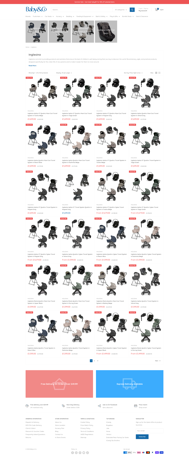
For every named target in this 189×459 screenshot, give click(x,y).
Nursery (59, 16)
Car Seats (48, 16)
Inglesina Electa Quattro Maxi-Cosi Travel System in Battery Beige (110, 302)
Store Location (60, 425)
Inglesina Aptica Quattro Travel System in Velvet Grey (144, 302)
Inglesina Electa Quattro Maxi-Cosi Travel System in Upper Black (41, 302)
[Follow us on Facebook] (72, 452)
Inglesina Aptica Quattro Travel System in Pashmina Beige (75, 349)
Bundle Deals (127, 16)
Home (27, 47)
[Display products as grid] (156, 73)
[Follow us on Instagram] (76, 452)
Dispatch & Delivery (32, 422)
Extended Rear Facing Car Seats (117, 437)
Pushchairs (36, 16)
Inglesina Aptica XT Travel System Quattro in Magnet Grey (77, 208)
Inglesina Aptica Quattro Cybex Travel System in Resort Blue (111, 255)
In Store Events (60, 437)
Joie (107, 428)
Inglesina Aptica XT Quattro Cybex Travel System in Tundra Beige (110, 208)
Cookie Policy (85, 422)
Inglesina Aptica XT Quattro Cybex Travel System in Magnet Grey (41, 255)
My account (143, 11)
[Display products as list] (159, 73)
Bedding (69, 16)
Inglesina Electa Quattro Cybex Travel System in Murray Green (146, 349)
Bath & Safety (100, 16)
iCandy (108, 422)
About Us (58, 422)
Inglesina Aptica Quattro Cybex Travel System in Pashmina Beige (146, 255)
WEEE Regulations (87, 434)
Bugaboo (109, 425)
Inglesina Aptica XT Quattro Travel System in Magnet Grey (42, 208)
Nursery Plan (59, 428)
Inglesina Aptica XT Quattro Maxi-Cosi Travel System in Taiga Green (77, 114)
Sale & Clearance (142, 16)
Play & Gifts (114, 16)
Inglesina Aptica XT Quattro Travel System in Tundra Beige (111, 161)
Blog (56, 431)
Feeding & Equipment (83, 16)
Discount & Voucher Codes (35, 431)
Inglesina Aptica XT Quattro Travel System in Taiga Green (145, 161)
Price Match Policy (87, 425)
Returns (28, 437)
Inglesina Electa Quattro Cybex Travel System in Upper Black (111, 349)
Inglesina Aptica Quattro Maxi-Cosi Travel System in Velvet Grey (144, 114)
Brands (28, 16)
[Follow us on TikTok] (87, 452)
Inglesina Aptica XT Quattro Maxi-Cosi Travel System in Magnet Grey (111, 114)
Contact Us (59, 434)
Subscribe (142, 437)
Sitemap (83, 437)
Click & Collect (30, 428)
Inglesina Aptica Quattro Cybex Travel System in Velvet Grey (77, 255)
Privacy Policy (85, 428)
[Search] (132, 10)
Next (156, 361)
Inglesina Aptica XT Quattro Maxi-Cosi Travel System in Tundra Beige (42, 114)
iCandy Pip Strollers (113, 440)
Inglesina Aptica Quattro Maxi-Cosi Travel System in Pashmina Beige (76, 161)
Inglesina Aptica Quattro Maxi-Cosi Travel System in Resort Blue (41, 161)
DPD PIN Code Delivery (34, 425)
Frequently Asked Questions (35, 434)
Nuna (108, 431)
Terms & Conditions (87, 431)
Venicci (108, 434)
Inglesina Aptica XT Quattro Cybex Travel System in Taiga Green (144, 208)
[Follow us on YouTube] (83, 452)
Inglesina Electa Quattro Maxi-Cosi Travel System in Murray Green (75, 302)
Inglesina (33, 47)
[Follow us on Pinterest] (80, 452)
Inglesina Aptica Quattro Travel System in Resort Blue (41, 349)
